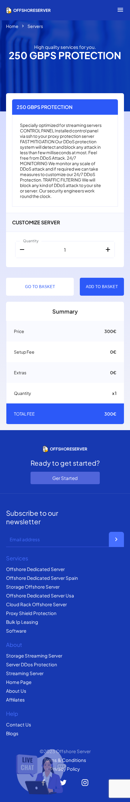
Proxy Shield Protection (31, 613)
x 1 (114, 393)
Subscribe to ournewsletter (32, 517)
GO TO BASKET (40, 286)
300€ (110, 331)
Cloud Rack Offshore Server (36, 604)
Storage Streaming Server (34, 655)
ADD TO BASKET (102, 286)
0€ (113, 352)
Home (12, 26)
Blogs (12, 733)
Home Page (18, 682)
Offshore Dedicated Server (35, 569)
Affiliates (15, 699)
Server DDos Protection (31, 664)
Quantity (30, 241)
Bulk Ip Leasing (22, 622)
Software (16, 631)
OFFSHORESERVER (32, 10)
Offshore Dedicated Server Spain (42, 578)
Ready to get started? (65, 463)
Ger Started (65, 478)
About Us (16, 691)
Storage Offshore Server (33, 587)
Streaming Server (25, 673)
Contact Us (18, 724)
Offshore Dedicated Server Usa (40, 595)
